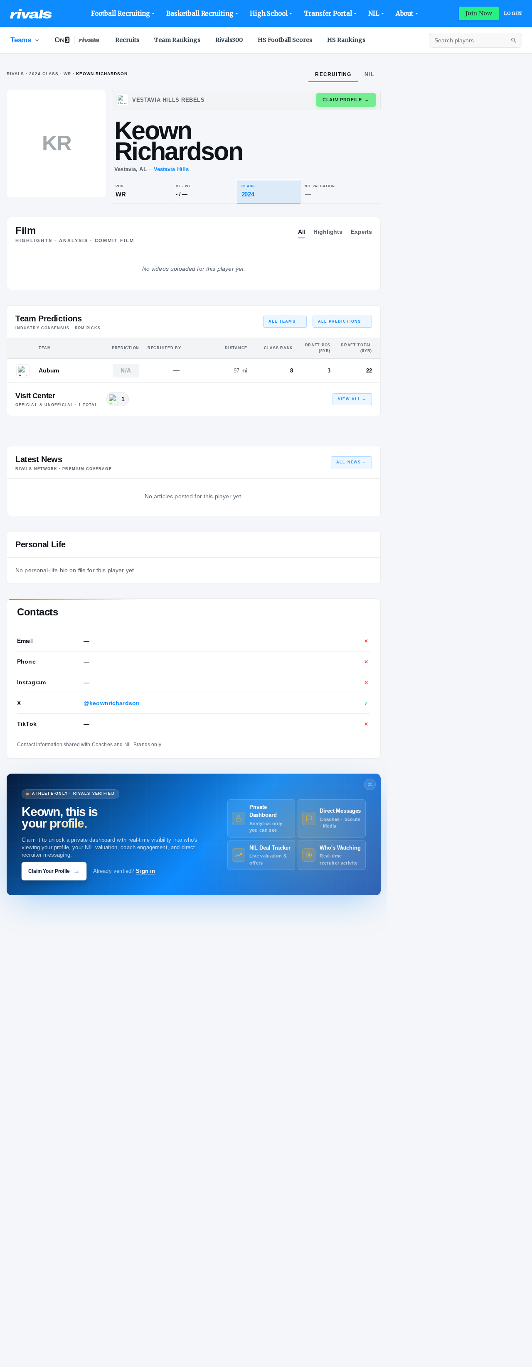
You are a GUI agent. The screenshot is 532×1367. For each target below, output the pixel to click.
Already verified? (124, 871)
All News (351, 462)
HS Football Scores (285, 40)
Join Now (479, 13)
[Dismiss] (370, 784)
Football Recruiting (120, 13)
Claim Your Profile (54, 871)
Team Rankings (177, 40)
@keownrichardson (112, 703)
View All (352, 399)
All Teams (284, 321)
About (405, 13)
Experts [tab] (361, 231)
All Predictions (342, 321)
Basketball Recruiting (199, 13)
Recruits (127, 40)
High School (269, 13)
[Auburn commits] (23, 370)
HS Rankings (346, 40)
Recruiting (333, 74)
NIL (373, 13)
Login (513, 13)
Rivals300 (229, 40)
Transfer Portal (328, 13)
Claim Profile (346, 99)
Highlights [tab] (327, 231)
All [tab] (301, 231)
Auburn (49, 370)
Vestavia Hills (171, 169)
